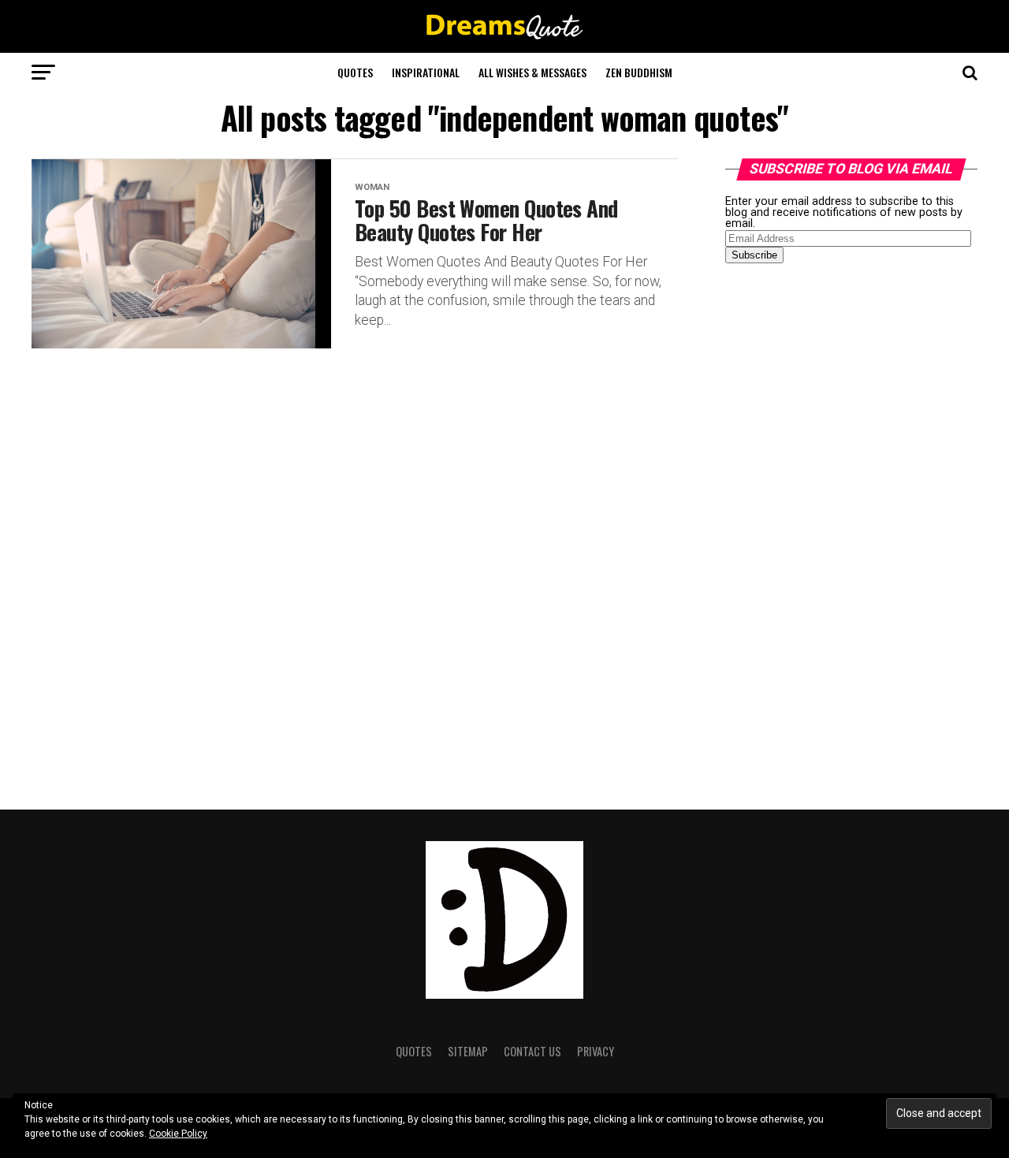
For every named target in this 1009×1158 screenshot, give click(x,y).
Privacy (595, 1051)
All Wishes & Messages (532, 72)
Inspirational (426, 72)
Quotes (355, 72)
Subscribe (754, 255)
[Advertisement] (843, 523)
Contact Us (532, 1051)
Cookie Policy (178, 1133)
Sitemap (468, 1051)
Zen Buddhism (638, 72)
